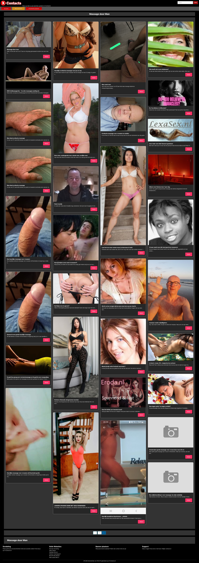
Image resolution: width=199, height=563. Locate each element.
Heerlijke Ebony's (53, 552)
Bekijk (46, 56)
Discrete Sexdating (54, 548)
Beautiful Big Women (54, 555)
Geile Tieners (52, 550)
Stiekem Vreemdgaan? (55, 554)
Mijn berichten (18, 8)
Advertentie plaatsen (34, 8)
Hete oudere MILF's (54, 557)
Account (6, 8)
